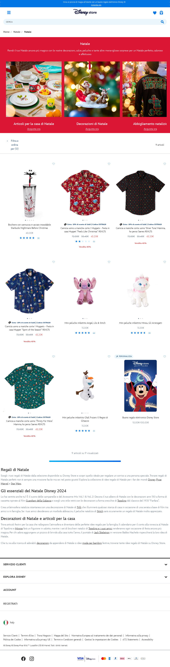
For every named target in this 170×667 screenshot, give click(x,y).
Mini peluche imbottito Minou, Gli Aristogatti (140, 323)
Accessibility (147, 639)
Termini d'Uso (27, 635)
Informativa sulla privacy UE (37, 639)
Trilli (79, 507)
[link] (33, 129)
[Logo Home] (85, 12)
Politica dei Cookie (12, 639)
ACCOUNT (9, 590)
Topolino (121, 500)
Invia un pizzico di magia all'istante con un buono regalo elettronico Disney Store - (63, 3)
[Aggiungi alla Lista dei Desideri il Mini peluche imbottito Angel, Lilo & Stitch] (109, 262)
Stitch (100, 511)
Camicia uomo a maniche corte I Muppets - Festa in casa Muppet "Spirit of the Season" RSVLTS (29, 328)
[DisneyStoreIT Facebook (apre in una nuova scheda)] (23, 658)
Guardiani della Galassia (38, 500)
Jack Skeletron (101, 532)
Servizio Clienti (10, 635)
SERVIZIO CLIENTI (14, 564)
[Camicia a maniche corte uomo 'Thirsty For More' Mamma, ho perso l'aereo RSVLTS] (29, 387)
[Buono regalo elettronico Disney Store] (140, 387)
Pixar (158, 479)
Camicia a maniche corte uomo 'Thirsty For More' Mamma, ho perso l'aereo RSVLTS (29, 423)
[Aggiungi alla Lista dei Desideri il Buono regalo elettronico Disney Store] (165, 357)
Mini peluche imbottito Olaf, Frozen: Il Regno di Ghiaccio (85, 419)
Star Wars (16, 483)
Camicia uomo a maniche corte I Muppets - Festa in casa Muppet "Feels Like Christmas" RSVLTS (85, 230)
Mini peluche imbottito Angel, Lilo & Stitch (85, 323)
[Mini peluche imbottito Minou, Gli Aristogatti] (140, 292)
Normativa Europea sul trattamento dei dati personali (97, 635)
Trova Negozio (44, 635)
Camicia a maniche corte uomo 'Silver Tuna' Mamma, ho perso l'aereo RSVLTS (140, 230)
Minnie (19, 528)
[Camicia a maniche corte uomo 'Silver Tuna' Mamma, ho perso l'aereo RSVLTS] (140, 194)
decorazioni (43, 543)
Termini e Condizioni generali (67, 639)
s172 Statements (130, 639)
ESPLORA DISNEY (14, 577)
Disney (151, 479)
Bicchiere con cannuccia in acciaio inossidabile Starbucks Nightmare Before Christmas (29, 226)
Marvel (4, 483)
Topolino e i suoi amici (100, 528)
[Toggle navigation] (10, 12)
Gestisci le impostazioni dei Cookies (101, 639)
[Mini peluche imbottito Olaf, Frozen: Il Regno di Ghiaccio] (85, 387)
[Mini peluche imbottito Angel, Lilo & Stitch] (85, 292)
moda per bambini (92, 543)
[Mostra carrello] (161, 13)
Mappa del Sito (61, 635)
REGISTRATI (10, 603)
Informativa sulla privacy (137, 635)
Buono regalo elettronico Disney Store (140, 417)
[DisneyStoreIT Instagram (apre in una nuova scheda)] (32, 658)
